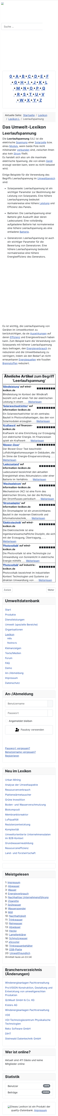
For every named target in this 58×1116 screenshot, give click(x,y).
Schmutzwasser (18, 938)
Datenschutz (12, 682)
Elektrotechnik (12, 522)
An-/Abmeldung (14, 673)
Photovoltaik (10, 545)
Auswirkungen (38, 333)
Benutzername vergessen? (20, 752)
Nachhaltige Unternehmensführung (28, 897)
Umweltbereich (46, 178)
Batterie (24, 231)
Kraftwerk (9, 425)
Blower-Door (11, 444)
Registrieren (12, 755)
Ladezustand (11, 464)
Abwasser (13, 886)
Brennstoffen (9, 363)
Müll (10, 912)
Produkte (10, 614)
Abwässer (15, 927)
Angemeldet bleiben (20, 720)
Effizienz (15, 337)
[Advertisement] (29, 51)
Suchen (50, 26)
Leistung (44, 203)
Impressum (14, 882)
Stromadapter (11, 503)
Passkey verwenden (32, 729)
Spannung (22, 142)
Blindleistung (11, 386)
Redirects (12, 642)
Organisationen (14, 629)
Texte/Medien (13, 653)
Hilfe (9, 638)
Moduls (13, 146)
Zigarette (13, 901)
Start (8, 609)
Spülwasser (14, 904)
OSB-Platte (15, 949)
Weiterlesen (35, 401)
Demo (8, 668)
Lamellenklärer (17, 934)
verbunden (23, 149)
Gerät (49, 161)
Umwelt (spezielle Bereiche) (21, 624)
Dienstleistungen (14, 619)
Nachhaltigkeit (17, 915)
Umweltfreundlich (20, 953)
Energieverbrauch (18, 893)
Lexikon (9, 634)
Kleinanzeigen (13, 648)
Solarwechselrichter (15, 405)
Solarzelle (40, 142)
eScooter (14, 942)
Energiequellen (27, 359)
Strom (17, 153)
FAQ (7, 663)
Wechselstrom (12, 483)
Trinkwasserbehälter (21, 945)
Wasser (12, 889)
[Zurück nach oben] (54, 1112)
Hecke (13, 930)
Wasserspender (17, 908)
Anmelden (29, 740)
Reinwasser (15, 923)
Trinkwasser (16, 919)
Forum (8, 658)
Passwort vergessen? (17, 748)
